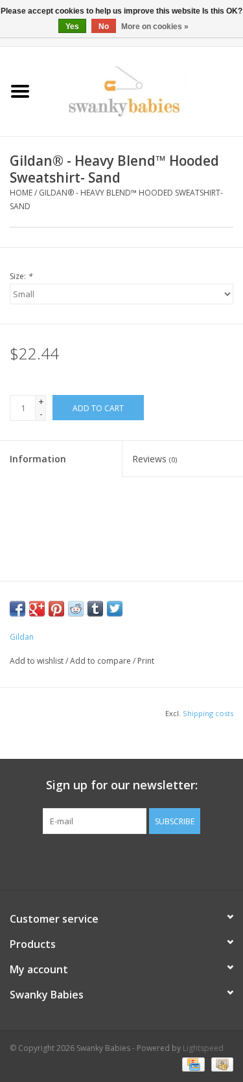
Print (145, 660)
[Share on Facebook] (17, 608)
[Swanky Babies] (142, 90)
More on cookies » (155, 26)
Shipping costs (208, 713)
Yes (72, 26)
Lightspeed (203, 1048)
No (103, 26)
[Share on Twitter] (114, 608)
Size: (21, 276)
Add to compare (101, 660)
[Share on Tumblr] (95, 608)
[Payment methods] (192, 1064)
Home (21, 192)
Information (38, 459)
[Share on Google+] (37, 608)
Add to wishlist (37, 660)
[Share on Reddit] (76, 608)
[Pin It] (56, 608)
